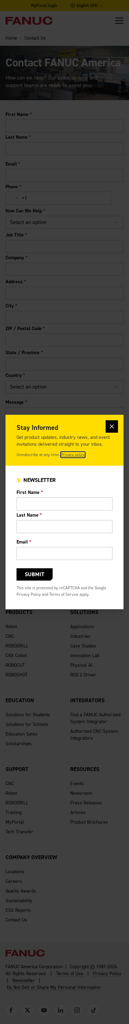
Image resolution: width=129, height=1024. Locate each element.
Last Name (29, 515)
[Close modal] (112, 426)
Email (24, 542)
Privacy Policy (29, 594)
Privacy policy (73, 454)
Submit (34, 574)
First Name (30, 492)
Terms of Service (63, 594)
